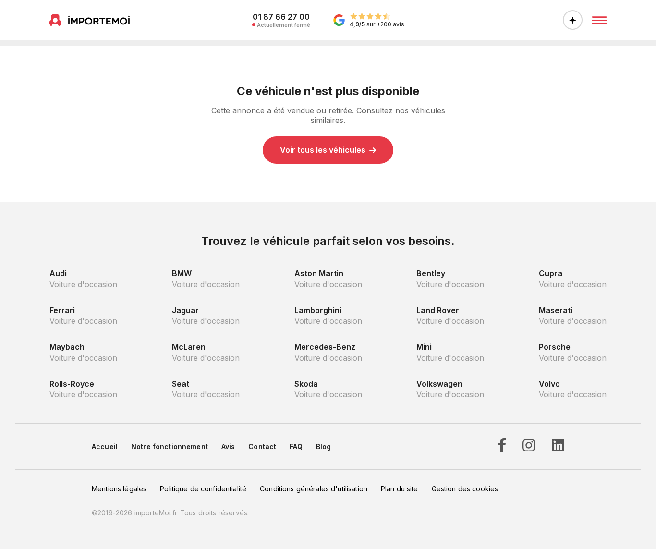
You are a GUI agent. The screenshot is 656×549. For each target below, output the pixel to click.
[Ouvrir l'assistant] (573, 20)
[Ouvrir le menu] (599, 20)
